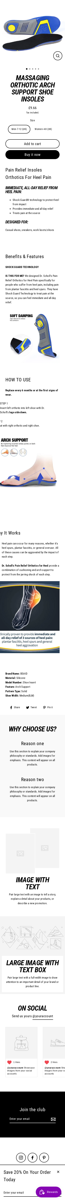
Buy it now (32, 154)
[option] (32, 32)
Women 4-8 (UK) (43, 129)
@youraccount (42, 1016)
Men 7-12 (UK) (19, 129)
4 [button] (36, 69)
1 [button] (27, 69)
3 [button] (33, 69)
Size (32, 120)
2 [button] (30, 69)
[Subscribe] (53, 1119)
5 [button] (39, 69)
